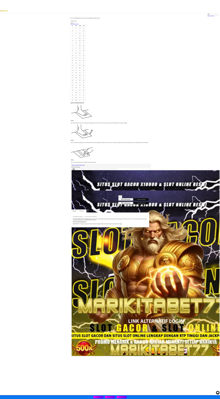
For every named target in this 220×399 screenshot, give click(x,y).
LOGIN (98, 397)
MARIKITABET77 (72, 18)
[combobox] (213, 15)
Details (74, 211)
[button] (73, 169)
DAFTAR (110, 397)
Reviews (82, 211)
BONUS (121, 397)
